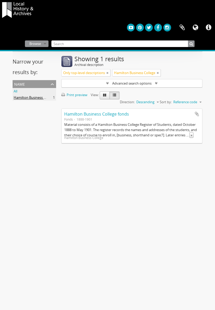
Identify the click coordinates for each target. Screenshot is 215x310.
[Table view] (114, 95)
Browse (35, 43)
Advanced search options (131, 83)
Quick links (208, 27)
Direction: (127, 102)
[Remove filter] (107, 72)
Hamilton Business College (34, 97)
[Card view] (105, 95)
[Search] (191, 43)
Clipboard (182, 27)
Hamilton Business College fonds (96, 114)
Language (195, 27)
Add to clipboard (197, 114)
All (15, 91)
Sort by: (166, 102)
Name (19, 83)
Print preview (76, 94)
